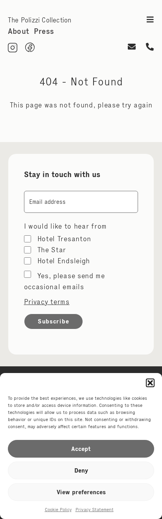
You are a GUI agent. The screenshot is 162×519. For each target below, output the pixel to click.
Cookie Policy (58, 509)
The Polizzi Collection (39, 20)
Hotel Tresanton (64, 239)
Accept (81, 449)
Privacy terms (47, 301)
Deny (81, 470)
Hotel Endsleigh (63, 261)
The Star (51, 250)
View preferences (81, 492)
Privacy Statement (94, 509)
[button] (150, 383)
